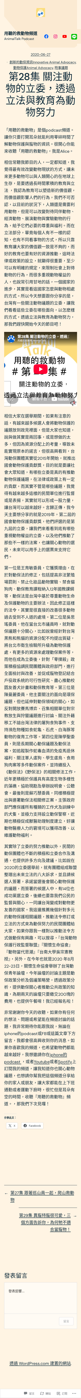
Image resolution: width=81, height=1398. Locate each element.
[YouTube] (64, 36)
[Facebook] (46, 36)
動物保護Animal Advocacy (33, 68)
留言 (66, 1321)
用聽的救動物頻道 (20, 33)
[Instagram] (55, 36)
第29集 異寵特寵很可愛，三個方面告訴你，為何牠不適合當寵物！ (45, 1222)
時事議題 (61, 68)
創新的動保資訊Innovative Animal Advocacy (43, 62)
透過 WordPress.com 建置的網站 (40, 1363)
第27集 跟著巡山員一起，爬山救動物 (42, 1196)
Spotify (65, 1061)
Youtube (42, 1061)
